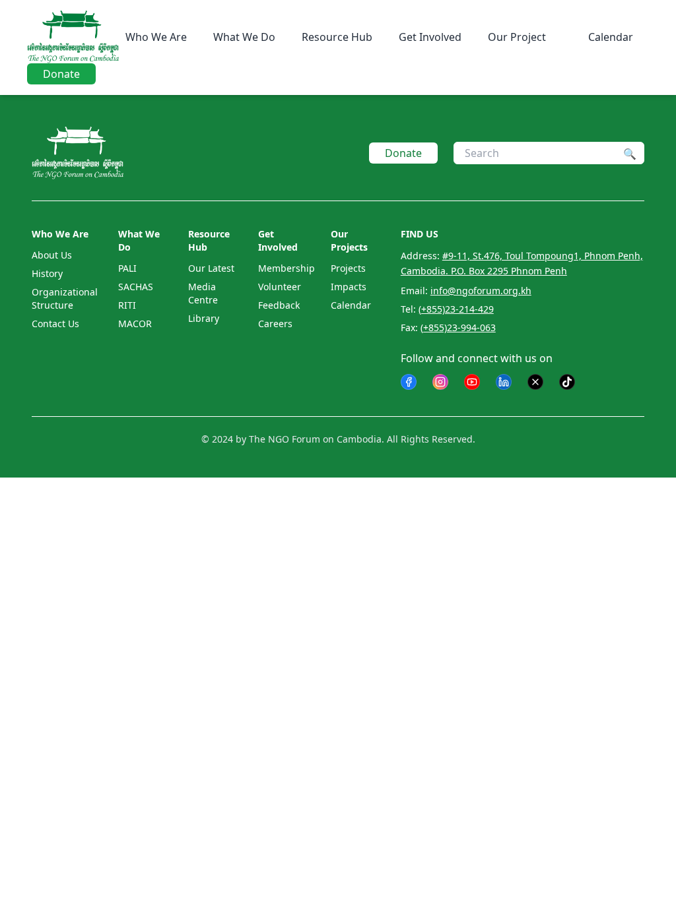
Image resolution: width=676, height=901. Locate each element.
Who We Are (156, 37)
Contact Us (55, 323)
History (47, 273)
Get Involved (430, 37)
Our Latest (211, 268)
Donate (61, 74)
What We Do (244, 37)
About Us (52, 255)
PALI (127, 268)
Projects (348, 268)
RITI (127, 305)
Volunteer (279, 286)
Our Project (517, 37)
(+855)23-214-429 (456, 309)
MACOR (135, 323)
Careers (275, 323)
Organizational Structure (65, 298)
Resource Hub (337, 37)
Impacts (348, 286)
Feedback (279, 305)
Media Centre (203, 293)
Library (203, 318)
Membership (286, 268)
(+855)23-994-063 (458, 327)
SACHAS (135, 286)
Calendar (610, 37)
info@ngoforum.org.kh (480, 290)
